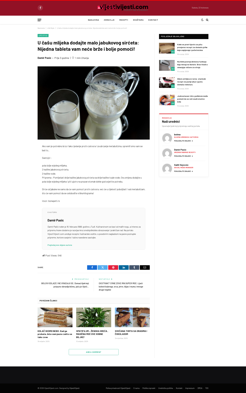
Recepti (123, 20)
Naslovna (93, 20)
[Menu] (39, 20)
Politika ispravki (149, 388)
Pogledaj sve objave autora (60, 245)
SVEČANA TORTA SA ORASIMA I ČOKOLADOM (131, 332)
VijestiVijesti (74, 388)
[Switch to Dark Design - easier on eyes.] (202, 20)
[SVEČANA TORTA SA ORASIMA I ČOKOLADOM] (132, 317)
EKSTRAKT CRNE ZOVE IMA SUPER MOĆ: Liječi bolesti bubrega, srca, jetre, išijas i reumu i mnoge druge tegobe (121, 286)
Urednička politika (165, 388)
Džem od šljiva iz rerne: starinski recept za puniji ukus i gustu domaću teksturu (191, 82)
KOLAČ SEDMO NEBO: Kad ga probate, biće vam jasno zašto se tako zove (55, 334)
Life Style (50, 28)
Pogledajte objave (183, 141)
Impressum (190, 388)
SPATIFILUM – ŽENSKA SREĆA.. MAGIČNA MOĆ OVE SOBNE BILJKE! (92, 334)
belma (177, 134)
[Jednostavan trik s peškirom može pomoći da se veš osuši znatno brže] (167, 99)
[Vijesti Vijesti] (123, 8)
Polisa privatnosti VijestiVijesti (118, 388)
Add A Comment (93, 352)
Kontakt (153, 20)
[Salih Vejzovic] (167, 168)
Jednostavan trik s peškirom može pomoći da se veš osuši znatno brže (192, 99)
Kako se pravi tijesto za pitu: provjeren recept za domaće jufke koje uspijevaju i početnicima (192, 47)
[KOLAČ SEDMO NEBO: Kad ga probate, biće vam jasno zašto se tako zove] (55, 317)
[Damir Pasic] (167, 153)
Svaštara (138, 20)
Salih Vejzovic (181, 164)
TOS (206, 388)
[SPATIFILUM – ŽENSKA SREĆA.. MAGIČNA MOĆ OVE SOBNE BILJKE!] (93, 317)
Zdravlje (109, 20)
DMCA (200, 388)
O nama (136, 388)
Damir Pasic (44, 57)
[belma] (167, 138)
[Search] (206, 20)
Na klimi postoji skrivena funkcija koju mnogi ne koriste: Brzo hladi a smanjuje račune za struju (192, 64)
